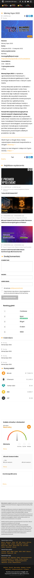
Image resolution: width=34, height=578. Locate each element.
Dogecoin (3, 544)
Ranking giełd (8, 305)
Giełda (18, 557)
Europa (10, 562)
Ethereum (13, 4)
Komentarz (5, 260)
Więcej (5, 449)
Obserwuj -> (11, 145)
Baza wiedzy (17, 567)
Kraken (22, 327)
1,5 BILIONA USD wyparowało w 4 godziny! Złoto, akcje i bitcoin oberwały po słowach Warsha (11, 1)
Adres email (5, 281)
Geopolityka (11, 560)
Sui (21, 545)
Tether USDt (11, 386)
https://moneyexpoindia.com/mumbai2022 (15, 59)
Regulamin (8, 569)
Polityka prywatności (17, 569)
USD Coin (28, 542)
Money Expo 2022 (6, 345)
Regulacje (13, 557)
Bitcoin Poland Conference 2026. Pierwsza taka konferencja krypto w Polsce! (16, 221)
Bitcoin (5, 4)
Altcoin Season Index (10, 456)
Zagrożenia (4, 562)
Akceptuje (13, 288)
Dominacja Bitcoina (10, 474)
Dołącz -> (10, 151)
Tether (13, 542)
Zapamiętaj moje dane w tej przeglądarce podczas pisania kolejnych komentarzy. (17, 292)
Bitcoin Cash (4, 545)
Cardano (13, 544)
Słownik (11, 567)
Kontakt (28, 567)
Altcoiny (25, 559)
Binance (29, 551)
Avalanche (8, 547)
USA (9, 557)
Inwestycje (4, 560)
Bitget (22, 321)
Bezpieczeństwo (17, 562)
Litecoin (14, 547)
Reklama (5, 567)
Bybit (22, 316)
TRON (8, 544)
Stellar (10, 545)
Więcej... (5, 484)
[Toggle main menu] (31, 1)
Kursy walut (9, 368)
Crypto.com (10, 553)
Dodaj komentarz (9, 298)
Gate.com (3, 553)
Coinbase (23, 311)
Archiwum (26, 569)
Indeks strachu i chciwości (14, 422)
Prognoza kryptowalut (21, 560)
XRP (28, 4)
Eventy (30, 36)
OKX (15, 553)
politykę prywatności (16, 288)
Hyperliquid (19, 544)
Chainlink (25, 544)
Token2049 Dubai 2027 (9, 193)
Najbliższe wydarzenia (14, 165)
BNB (20, 4)
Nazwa (3, 274)
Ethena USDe (16, 545)
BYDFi (24, 551)
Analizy (16, 559)
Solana (24, 542)
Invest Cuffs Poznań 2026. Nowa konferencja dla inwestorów (12, 251)
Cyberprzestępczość (6, 559)
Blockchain (4, 557)
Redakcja (23, 567)
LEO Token (25, 545)
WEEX (22, 332)
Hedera (3, 547)
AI (13, 559)
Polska (21, 559)
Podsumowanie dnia (26, 557)
